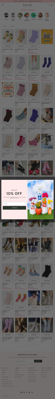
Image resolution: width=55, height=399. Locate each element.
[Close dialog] (52, 181)
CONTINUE (14, 208)
